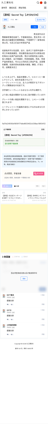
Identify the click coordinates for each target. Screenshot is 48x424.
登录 (24, 279)
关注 (35, 27)
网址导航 (22, 8)
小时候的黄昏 (12, 325)
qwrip (9, 310)
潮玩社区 (13, 8)
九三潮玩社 (30, 344)
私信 (42, 27)
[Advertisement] (24, 228)
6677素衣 (10, 295)
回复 (43, 304)
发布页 (4, 8)
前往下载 (42, 20)
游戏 (5, 19)
